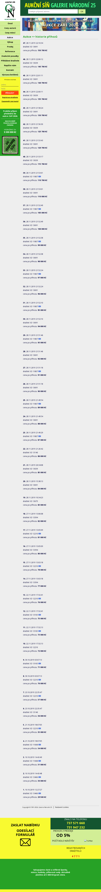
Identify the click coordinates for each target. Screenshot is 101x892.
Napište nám (10, 65)
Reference (10, 51)
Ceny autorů (10, 28)
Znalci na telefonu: (75, 823)
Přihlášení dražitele (10, 60)
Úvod (10, 23)
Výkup (10, 42)
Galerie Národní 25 (10, 10)
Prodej (10, 46)
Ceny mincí (10, 32)
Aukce (10, 37)
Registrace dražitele (10, 97)
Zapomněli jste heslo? (10, 101)
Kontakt (10, 70)
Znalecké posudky (10, 56)
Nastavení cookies (62, 807)
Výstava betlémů (10, 74)
